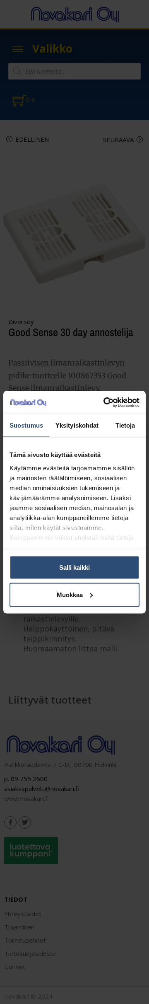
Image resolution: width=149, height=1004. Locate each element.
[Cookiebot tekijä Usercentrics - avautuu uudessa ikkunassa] (105, 402)
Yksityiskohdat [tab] (77, 425)
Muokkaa (70, 594)
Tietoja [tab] (125, 425)
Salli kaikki (74, 567)
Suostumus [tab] (26, 425)
